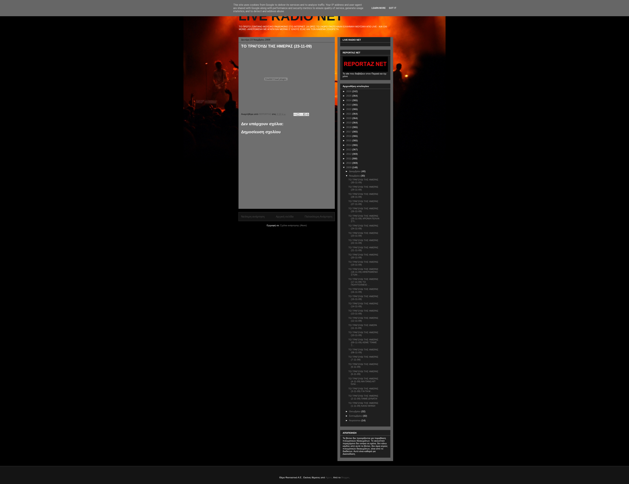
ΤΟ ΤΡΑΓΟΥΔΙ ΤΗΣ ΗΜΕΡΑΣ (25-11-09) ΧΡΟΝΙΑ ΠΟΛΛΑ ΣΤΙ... (363, 219)
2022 (349, 109)
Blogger (345, 477)
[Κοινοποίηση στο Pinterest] (307, 114)
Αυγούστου (355, 420)
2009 (349, 167)
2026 (349, 91)
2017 (349, 131)
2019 (349, 122)
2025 (349, 95)
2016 (349, 136)
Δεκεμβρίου (355, 171)
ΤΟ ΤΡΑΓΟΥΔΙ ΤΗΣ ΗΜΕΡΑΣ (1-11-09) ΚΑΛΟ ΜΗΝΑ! (363, 404)
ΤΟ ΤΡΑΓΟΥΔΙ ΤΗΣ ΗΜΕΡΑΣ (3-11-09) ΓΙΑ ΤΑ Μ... (363, 390)
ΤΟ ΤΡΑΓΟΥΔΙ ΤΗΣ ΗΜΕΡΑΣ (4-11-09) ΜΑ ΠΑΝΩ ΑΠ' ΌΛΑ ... (363, 381)
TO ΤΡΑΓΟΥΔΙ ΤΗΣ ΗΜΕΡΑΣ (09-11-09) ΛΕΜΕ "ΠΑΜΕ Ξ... (363, 342)
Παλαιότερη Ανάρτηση (318, 216)
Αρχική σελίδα (285, 216)
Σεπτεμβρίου (356, 416)
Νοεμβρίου (355, 175)
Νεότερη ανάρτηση (253, 216)
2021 (349, 113)
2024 (349, 100)
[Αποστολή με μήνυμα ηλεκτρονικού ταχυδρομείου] (295, 114)
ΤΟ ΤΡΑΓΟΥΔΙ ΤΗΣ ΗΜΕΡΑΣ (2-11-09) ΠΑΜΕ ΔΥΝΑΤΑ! (363, 397)
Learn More (379, 8)
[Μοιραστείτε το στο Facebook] (304, 114)
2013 (349, 149)
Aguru (329, 477)
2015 (349, 140)
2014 (349, 145)
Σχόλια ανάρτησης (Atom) (293, 225)
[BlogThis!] (298, 114)
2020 (349, 118)
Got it (392, 8)
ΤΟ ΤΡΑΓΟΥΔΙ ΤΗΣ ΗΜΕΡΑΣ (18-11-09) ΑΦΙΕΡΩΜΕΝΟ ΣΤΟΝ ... (363, 272)
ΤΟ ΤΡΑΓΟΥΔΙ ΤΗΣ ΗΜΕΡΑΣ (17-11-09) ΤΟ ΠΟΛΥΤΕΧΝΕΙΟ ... (363, 282)
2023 (349, 104)
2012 (349, 154)
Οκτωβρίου (355, 411)
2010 (349, 163)
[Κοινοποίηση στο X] (301, 114)
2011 (349, 158)
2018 (349, 127)
